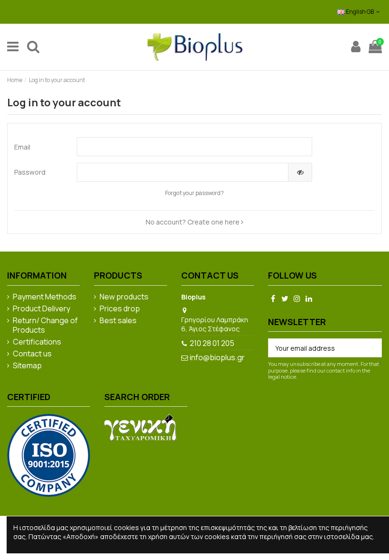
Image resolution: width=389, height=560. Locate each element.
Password (30, 172)
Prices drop (120, 309)
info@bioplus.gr (217, 357)
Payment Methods (44, 297)
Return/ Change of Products (45, 325)
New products (124, 297)
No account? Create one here (193, 221)
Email (22, 146)
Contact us (32, 354)
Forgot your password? (194, 193)
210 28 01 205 (212, 343)
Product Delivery (41, 309)
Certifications (37, 342)
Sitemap (27, 366)
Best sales (118, 321)
